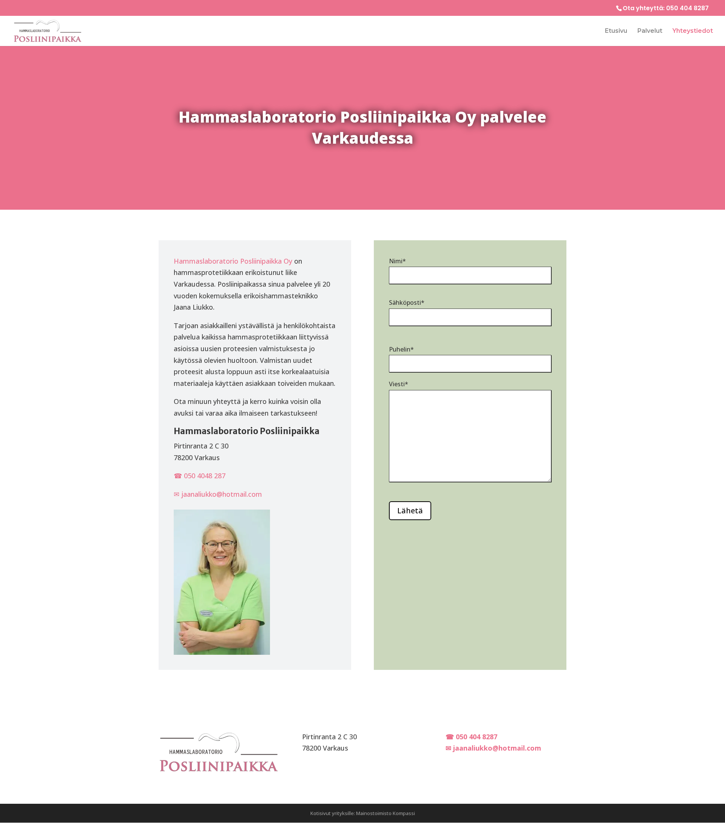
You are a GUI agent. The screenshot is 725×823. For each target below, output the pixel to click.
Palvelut (649, 31)
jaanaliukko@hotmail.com (221, 494)
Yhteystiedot (693, 31)
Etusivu (616, 31)
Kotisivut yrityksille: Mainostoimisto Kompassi (362, 813)
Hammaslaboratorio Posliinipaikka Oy (233, 261)
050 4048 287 (204, 475)
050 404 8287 (687, 8)
